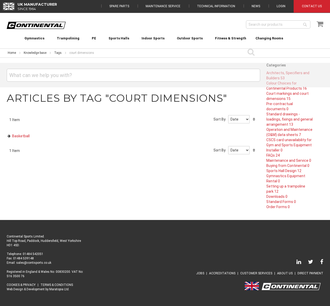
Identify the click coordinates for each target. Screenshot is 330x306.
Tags (58, 53)
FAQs (273, 155)
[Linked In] (295, 263)
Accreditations (222, 273)
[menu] (165, 35)
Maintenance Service (163, 6)
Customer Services (256, 273)
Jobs (200, 273)
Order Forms (278, 207)
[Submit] (251, 51)
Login (281, 6)
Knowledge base (35, 53)
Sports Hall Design (283, 171)
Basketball (21, 136)
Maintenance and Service (288, 160)
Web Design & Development (26, 289)
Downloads (276, 196)
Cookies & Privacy (21, 285)
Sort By (219, 119)
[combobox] (278, 24)
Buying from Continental (287, 166)
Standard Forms (281, 202)
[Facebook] (318, 263)
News (256, 6)
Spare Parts (119, 6)
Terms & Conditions (56, 285)
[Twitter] (307, 263)
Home (12, 53)
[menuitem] (34, 38)
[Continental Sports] (36, 25)
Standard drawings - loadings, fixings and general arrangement (289, 119)
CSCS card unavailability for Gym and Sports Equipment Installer (289, 145)
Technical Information (216, 6)
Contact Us (312, 6)
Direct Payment (310, 273)
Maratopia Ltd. (59, 289)
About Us (285, 273)
